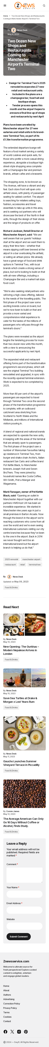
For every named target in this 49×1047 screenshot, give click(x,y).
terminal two (35, 564)
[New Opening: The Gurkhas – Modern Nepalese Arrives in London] (24, 624)
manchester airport (31, 559)
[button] (5, 5)
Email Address (14, 903)
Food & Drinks (11, 587)
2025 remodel (11, 559)
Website (11, 919)
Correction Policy (11, 1003)
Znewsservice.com (16, 961)
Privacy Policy (10, 1008)
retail (22, 564)
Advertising (8, 999)
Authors (7, 994)
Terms (6, 1012)
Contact (7, 1021)
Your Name (13, 887)
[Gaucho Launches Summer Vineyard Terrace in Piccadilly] (24, 733)
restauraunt (10, 564)
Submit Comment (18, 936)
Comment (12, 864)
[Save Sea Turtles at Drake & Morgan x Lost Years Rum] (24, 677)
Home (5, 16)
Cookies (7, 1016)
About (6, 990)
